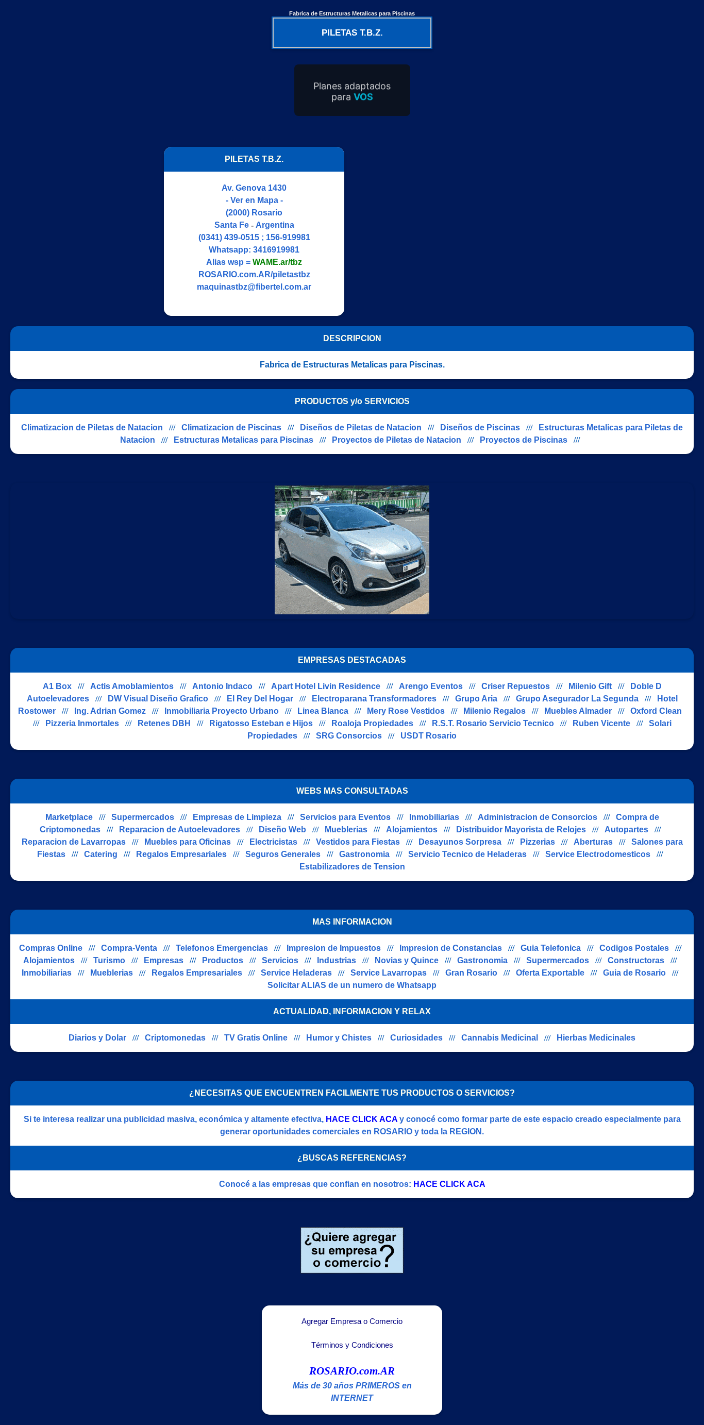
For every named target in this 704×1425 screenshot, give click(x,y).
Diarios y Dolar (97, 1037)
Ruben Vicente (601, 723)
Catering (101, 854)
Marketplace (69, 817)
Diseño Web (282, 829)
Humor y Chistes (339, 1037)
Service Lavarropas (388, 972)
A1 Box (57, 686)
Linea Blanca (322, 711)
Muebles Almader (578, 711)
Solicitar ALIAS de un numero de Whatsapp (352, 985)
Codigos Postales (634, 948)
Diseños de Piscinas (480, 427)
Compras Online (50, 948)
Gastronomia (364, 854)
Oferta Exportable (550, 972)
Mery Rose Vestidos (406, 711)
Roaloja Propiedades (372, 723)
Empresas (163, 960)
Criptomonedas (175, 1037)
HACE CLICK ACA (361, 1119)
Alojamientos (412, 829)
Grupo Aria (476, 698)
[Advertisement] (441, 231)
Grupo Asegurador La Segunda (577, 698)
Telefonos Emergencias (222, 948)
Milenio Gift (590, 686)
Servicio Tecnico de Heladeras (467, 854)
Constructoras (636, 960)
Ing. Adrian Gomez (110, 711)
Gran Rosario (471, 972)
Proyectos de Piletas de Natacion (396, 439)
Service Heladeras (296, 972)
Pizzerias (537, 841)
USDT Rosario (428, 735)
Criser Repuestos (515, 686)
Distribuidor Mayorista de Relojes (521, 829)
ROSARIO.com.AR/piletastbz (254, 274)
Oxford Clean (656, 711)
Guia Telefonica (551, 948)
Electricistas (273, 841)
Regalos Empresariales (181, 854)
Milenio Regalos (494, 711)
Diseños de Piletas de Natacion (361, 427)
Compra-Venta (129, 948)
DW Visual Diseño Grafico (158, 698)
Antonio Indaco (222, 686)
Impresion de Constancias (450, 948)
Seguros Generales (283, 854)
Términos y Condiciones (352, 1345)
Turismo (109, 960)
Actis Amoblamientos (132, 686)
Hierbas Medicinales (596, 1037)
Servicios (280, 960)
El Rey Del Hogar (260, 698)
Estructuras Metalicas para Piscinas (243, 439)
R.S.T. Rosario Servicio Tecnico (493, 723)
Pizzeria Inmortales (82, 723)
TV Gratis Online (256, 1037)
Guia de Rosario (634, 972)
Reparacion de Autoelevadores (179, 829)
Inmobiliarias (434, 817)
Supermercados (142, 817)
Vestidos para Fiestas (358, 841)
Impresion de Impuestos (334, 948)
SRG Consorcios (349, 735)
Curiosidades (416, 1037)
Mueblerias (346, 829)
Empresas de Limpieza (237, 817)
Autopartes (626, 829)
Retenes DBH (164, 723)
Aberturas (593, 841)
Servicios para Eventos (345, 817)
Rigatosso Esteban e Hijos (261, 723)
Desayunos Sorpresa (459, 841)
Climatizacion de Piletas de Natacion (92, 427)
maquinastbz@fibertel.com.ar (254, 286)
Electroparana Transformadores (374, 698)
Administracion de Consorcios (537, 817)
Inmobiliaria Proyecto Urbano (221, 711)
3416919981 (276, 249)
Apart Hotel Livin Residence (325, 686)
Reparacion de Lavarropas (74, 841)
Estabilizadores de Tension (352, 866)
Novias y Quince (407, 960)
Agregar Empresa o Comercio (352, 1321)
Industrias (336, 960)
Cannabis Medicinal (499, 1037)
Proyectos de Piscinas (523, 439)
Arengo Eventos (431, 686)
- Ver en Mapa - (254, 200)
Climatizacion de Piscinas (231, 427)
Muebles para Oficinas (187, 841)
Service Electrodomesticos (597, 854)
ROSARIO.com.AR (352, 1371)
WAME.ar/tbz (277, 262)
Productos (222, 960)
